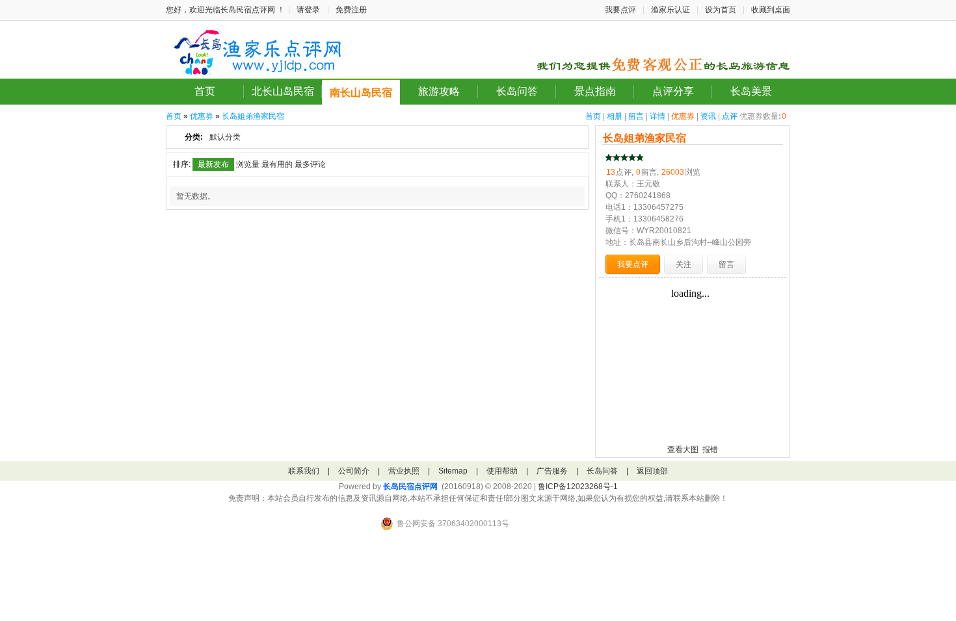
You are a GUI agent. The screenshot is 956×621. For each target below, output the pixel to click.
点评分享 (673, 91)
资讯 (708, 116)
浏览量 (247, 164)
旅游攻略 (439, 91)
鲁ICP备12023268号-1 (578, 486)
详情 (657, 116)
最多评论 (310, 164)
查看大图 (682, 449)
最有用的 (277, 164)
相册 (614, 116)
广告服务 (552, 470)
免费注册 (351, 9)
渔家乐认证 (670, 9)
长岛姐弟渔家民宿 (253, 116)
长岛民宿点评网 (410, 486)
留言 (636, 116)
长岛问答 (517, 91)
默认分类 (225, 137)
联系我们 (303, 470)
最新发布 (213, 164)
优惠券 (683, 116)
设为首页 (720, 9)
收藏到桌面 (770, 9)
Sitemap (453, 470)
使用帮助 (502, 470)
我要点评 (620, 9)
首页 (204, 91)
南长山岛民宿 (361, 92)
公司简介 (353, 470)
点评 (729, 116)
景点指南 (595, 91)
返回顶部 (652, 470)
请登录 (308, 9)
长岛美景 (751, 91)
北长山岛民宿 (283, 91)
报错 (710, 449)
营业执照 (403, 470)
